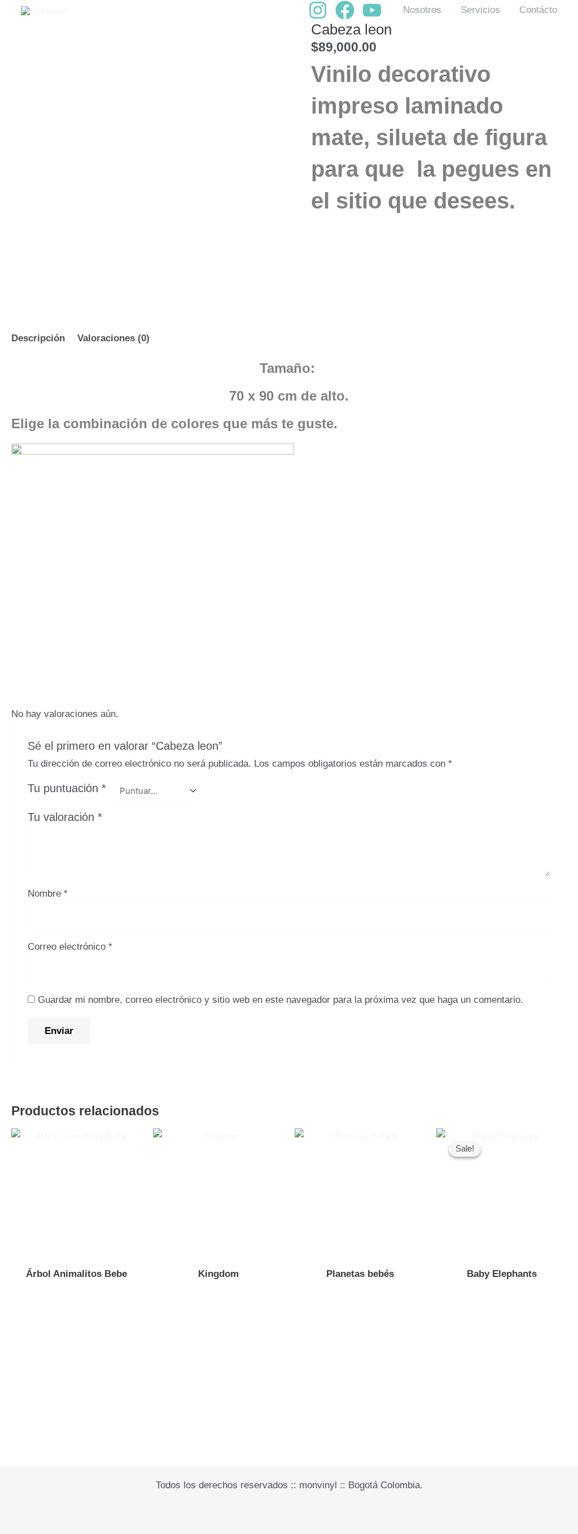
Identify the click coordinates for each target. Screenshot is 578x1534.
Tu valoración (65, 817)
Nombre (48, 893)
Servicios (480, 10)
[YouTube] (372, 10)
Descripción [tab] (38, 338)
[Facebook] (345, 10)
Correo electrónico (70, 946)
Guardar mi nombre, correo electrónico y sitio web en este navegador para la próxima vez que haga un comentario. (280, 999)
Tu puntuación (67, 788)
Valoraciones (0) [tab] (113, 338)
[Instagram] (318, 10)
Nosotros (422, 10)
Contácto (538, 10)
